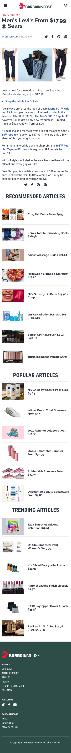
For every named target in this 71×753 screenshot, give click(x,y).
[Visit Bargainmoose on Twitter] (3, 704)
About (5, 718)
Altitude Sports (10, 673)
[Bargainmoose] (35, 5)
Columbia (7, 690)
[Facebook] (52, 37)
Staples (6, 677)
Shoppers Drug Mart (13, 686)
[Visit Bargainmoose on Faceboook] (9, 704)
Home (5, 15)
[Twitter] (46, 37)
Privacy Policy (10, 727)
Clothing (15, 15)
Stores (6, 664)
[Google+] (65, 37)
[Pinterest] (58, 37)
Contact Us (8, 723)
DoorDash (7, 668)
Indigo (5, 681)
